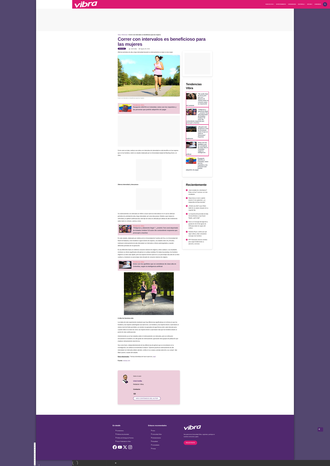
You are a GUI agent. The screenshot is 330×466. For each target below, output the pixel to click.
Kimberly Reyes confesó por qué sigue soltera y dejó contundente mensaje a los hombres (197, 234)
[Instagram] (130, 447)
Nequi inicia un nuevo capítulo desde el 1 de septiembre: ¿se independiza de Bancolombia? (196, 200)
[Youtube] (120, 447)
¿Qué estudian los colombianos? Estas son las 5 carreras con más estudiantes (197, 192)
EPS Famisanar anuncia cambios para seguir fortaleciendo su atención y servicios (197, 241)
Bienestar (124, 34)
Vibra (119, 34)
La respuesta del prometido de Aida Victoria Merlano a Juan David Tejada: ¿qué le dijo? (198, 216)
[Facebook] (115, 447)
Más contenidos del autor (147, 398)
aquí (154, 356)
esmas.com (126, 360)
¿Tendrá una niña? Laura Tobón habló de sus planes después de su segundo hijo (198, 208)
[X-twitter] (125, 447)
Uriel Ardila (134, 49)
